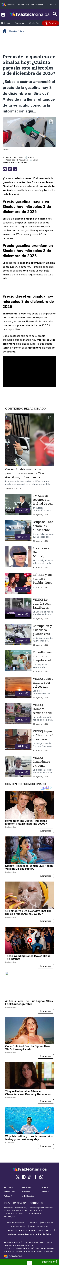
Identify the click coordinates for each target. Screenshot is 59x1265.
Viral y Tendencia (38, 23)
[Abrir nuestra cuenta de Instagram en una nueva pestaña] (24, 1177)
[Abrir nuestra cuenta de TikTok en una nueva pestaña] (29, 1177)
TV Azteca (23, 4)
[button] (29, 1263)
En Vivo (52, 23)
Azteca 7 (51, 4)
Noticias (5, 23)
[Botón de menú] (3, 15)
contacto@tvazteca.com (41, 1207)
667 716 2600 (36, 1210)
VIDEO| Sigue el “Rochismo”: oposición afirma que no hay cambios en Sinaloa (43, 741)
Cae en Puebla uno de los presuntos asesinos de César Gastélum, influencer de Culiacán (25, 475)
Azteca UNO (37, 4)
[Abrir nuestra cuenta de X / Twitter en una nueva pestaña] (18, 1177)
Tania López (21, 162)
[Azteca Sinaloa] (29, 14)
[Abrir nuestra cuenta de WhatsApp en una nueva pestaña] (41, 1177)
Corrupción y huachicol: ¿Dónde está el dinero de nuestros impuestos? (43, 636)
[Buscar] (55, 14)
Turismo (19, 23)
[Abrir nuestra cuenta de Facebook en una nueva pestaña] (35, 1177)
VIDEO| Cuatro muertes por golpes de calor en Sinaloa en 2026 (43, 688)
